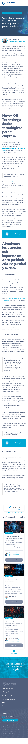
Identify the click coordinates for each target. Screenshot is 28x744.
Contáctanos (7, 493)
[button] (23, 2)
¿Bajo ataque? (10, 720)
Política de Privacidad (7, 733)
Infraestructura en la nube (8, 699)
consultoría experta (12, 182)
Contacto (4, 713)
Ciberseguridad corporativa (9, 692)
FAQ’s (3, 709)
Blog (3, 702)
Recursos (4, 706)
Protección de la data (7, 688)
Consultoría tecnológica (8, 695)
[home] (8, 3)
